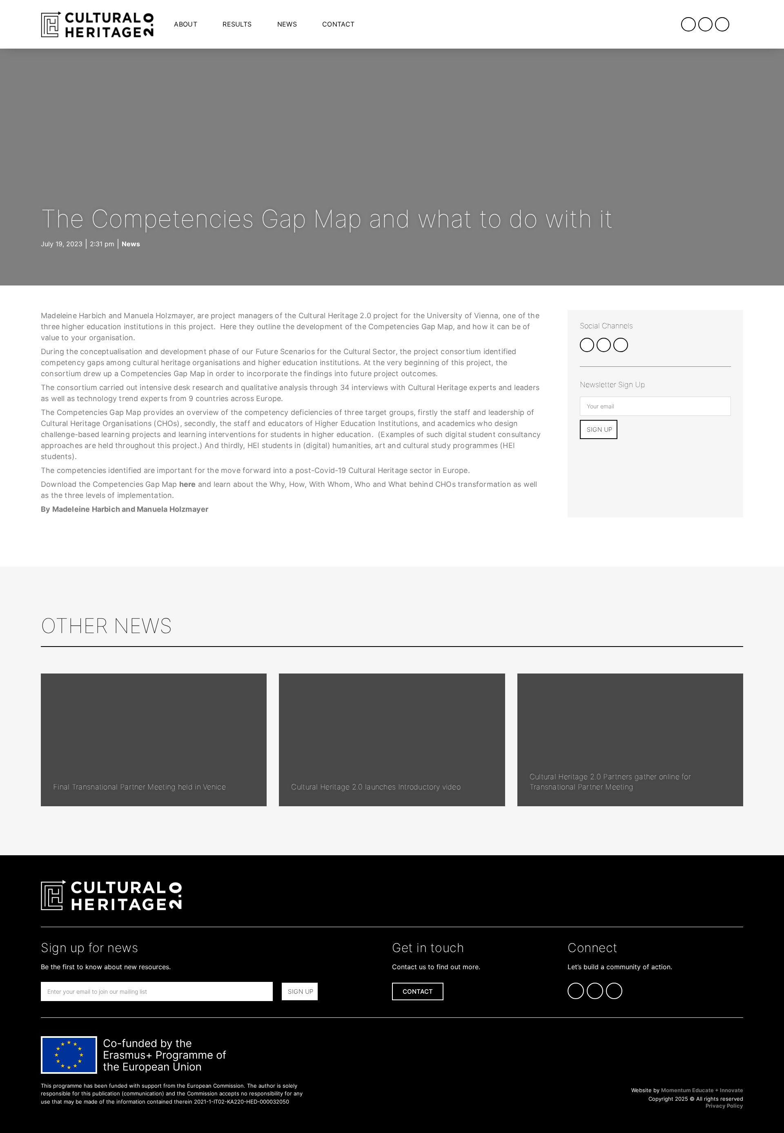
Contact (338, 24)
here (187, 484)
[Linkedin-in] (688, 24)
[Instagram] (705, 24)
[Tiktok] (722, 24)
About (185, 24)
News (287, 24)
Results (237, 24)
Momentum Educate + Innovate (702, 1090)
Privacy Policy (724, 1105)
